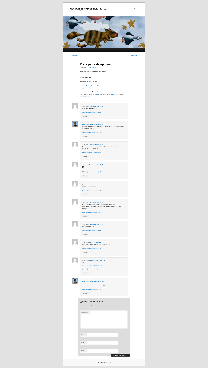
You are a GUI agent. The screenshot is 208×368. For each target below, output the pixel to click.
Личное (104, 94)
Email (83, 342)
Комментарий (85, 312)
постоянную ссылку (85, 96)
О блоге (85, 50)
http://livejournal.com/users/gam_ (91, 190)
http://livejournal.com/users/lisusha (92, 112)
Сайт (82, 350)
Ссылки (91, 50)
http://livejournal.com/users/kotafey (92, 212)
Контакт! (79, 50)
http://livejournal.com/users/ (90, 269)
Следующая (134, 55)
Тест (97, 50)
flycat (96, 94)
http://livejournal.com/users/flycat (91, 132)
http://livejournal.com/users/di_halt (92, 172)
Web (112, 94)
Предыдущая (73, 55)
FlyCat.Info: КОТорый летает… (88, 8)
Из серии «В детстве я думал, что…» (94, 85)
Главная (72, 50)
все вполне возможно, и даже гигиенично (93, 265)
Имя (83, 334)
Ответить (85, 116)
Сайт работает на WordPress (104, 362)
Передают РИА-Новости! (90, 89)
